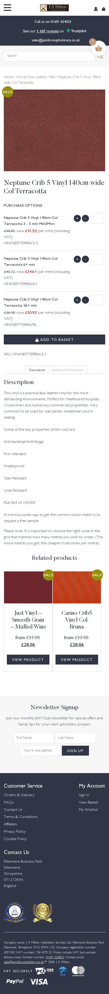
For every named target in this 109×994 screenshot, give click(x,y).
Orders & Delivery (19, 795)
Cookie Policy (15, 839)
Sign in (84, 795)
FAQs (8, 803)
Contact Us (13, 810)
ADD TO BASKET (56, 339)
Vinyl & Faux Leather (31, 77)
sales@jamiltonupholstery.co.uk (56, 39)
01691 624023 (61, 21)
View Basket (88, 803)
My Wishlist (88, 810)
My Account (92, 785)
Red (52, 77)
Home (8, 77)
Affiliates (10, 824)
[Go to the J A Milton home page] (54, 7)
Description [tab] (37, 369)
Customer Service (23, 785)
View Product (28, 659)
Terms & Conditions (21, 817)
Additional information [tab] (68, 369)
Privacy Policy (15, 832)
